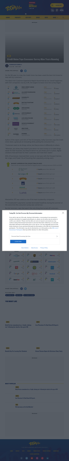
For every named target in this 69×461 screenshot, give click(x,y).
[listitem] (34, 236)
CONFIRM (18, 241)
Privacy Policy (44, 247)
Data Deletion (25, 247)
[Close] (63, 213)
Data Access (34, 247)
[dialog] (34, 230)
